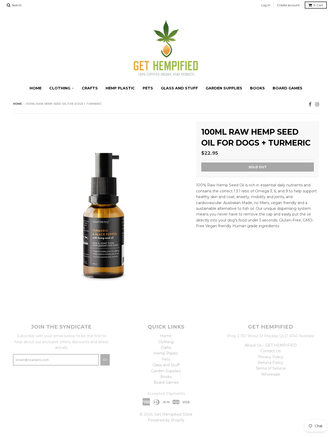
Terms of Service (270, 368)
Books (257, 88)
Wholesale (270, 374)
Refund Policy (270, 362)
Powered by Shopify (166, 420)
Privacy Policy (270, 357)
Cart (318, 5)
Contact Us (270, 351)
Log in (265, 5)
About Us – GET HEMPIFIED (271, 345)
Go (105, 359)
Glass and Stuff (179, 88)
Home (36, 88)
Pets (148, 88)
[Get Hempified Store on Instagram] (317, 104)
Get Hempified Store (173, 414)
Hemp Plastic (120, 88)
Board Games (287, 88)
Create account (288, 5)
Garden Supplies (224, 88)
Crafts (90, 88)
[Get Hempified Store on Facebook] (310, 104)
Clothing (59, 88)
